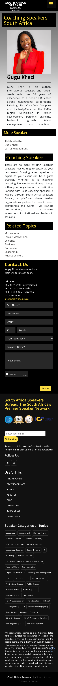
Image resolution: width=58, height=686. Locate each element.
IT (44, 550)
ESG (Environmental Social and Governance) (24, 561)
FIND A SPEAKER (14, 478)
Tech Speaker (11, 612)
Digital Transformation (15, 572)
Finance (9, 578)
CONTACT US (13, 505)
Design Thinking (33, 550)
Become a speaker (16, 484)
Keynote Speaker (13, 595)
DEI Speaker (28, 595)
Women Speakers (39, 578)
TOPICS (10, 489)
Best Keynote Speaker (15, 623)
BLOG (9, 500)
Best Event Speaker (35, 623)
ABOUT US (12, 494)
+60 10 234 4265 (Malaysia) (19, 291)
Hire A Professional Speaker (35, 618)
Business (10, 244)
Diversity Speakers (13, 618)
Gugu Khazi (11, 145)
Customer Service (13, 538)
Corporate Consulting (15, 544)
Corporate (11, 248)
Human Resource (25, 555)
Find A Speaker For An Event (38, 601)
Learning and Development (39, 572)
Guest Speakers (22, 578)
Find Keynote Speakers (15, 606)
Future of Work (12, 567)
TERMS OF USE (13, 510)
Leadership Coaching (14, 550)
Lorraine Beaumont (16, 148)
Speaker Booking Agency (38, 606)
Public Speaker (33, 584)
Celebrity (10, 240)
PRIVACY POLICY (14, 516)
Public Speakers (14, 255)
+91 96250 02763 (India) (18, 288)
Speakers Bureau (13, 589)
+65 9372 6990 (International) (21, 284)
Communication (28, 567)
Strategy (38, 538)
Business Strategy (34, 544)
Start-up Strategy (40, 533)
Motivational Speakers (15, 584)
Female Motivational (16, 237)
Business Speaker (30, 589)
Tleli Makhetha (13, 141)
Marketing (10, 555)
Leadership (11, 252)
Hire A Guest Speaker (15, 601)
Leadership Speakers (29, 612)
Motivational (12, 233)
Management (24, 533)
